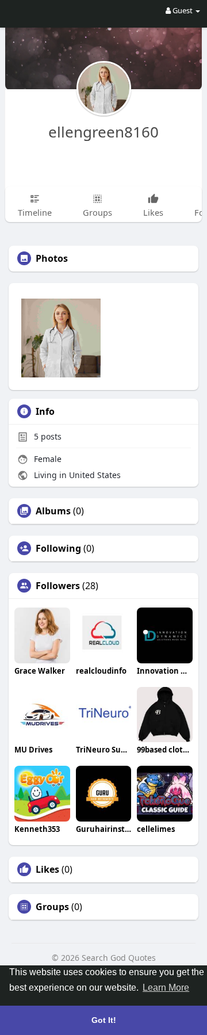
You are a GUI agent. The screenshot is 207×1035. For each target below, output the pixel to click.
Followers (58, 585)
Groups (52, 906)
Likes (47, 869)
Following (58, 548)
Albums (53, 510)
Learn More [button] (166, 987)
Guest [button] (182, 10)
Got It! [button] (103, 1020)
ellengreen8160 (103, 131)
